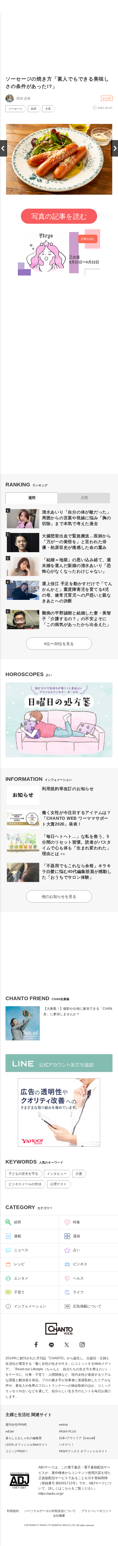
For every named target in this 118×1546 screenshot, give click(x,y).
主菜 (48, 108)
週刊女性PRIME (16, 1424)
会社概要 (59, 1515)
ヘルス (78, 1278)
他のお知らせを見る (59, 896)
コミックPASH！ (16, 1451)
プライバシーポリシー (96, 1511)
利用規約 (13, 1511)
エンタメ (21, 1278)
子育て (19, 1292)
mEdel (9, 1431)
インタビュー (57, 1174)
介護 (78, 1174)
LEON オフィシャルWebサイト (26, 1444)
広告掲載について (87, 1306)
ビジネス (80, 1264)
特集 (76, 1222)
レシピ (107, 98)
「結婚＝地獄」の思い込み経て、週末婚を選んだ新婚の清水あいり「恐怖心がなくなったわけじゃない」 (76, 565)
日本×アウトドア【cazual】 (78, 1438)
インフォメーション (30, 1306)
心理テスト (58, 1184)
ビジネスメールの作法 (25, 1184)
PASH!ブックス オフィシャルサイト (83, 1451)
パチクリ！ (66, 1444)
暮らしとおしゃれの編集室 (23, 1438)
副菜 (33, 108)
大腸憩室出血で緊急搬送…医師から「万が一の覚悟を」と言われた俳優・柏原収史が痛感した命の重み (76, 542)
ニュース (21, 1250)
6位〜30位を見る (59, 644)
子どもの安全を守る (23, 1174)
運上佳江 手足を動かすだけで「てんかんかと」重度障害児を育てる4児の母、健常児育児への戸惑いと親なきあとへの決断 (77, 592)
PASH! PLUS (67, 1431)
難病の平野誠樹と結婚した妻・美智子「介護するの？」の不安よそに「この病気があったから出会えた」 (76, 619)
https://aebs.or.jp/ (50, 1494)
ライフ (78, 1292)
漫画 (76, 1236)
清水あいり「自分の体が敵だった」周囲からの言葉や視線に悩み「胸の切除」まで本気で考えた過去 (76, 518)
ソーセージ (15, 108)
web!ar (63, 1424)
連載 (17, 1236)
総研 (17, 1222)
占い (76, 1250)
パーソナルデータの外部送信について (50, 1511)
